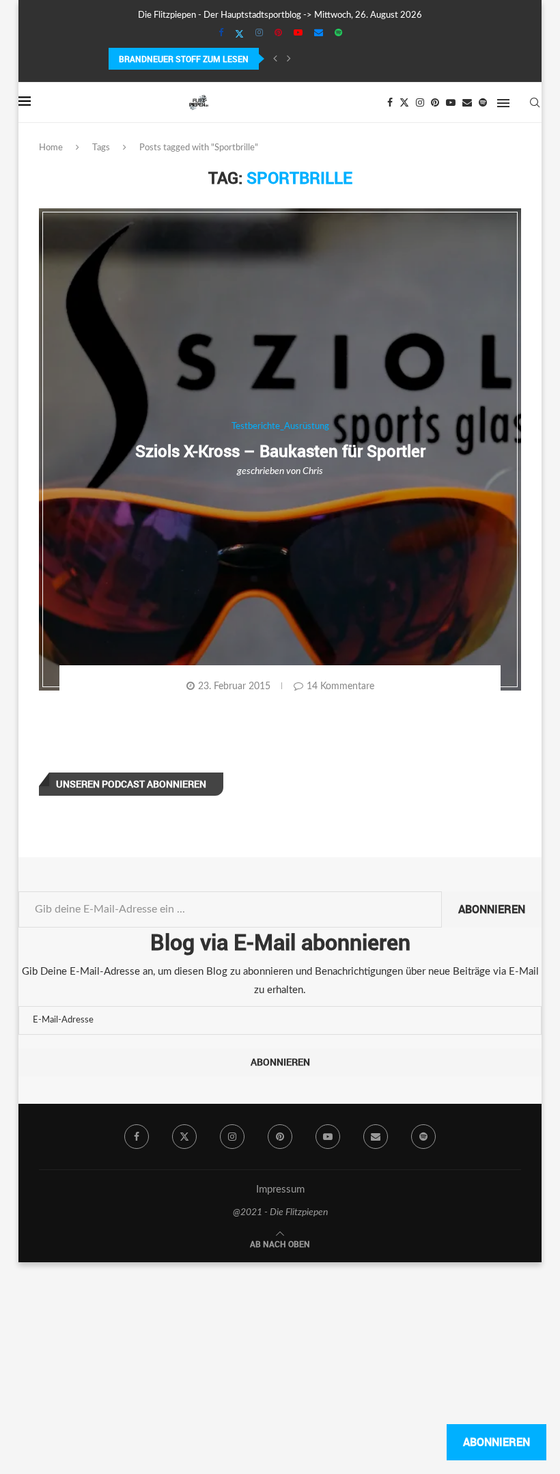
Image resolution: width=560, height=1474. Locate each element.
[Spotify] (338, 33)
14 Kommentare (340, 686)
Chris (313, 471)
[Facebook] (221, 33)
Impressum (280, 1189)
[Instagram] (259, 33)
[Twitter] (239, 34)
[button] (275, 59)
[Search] (535, 102)
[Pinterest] (278, 33)
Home (51, 147)
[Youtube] (298, 33)
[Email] (318, 33)
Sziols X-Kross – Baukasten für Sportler (280, 451)
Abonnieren (491, 909)
